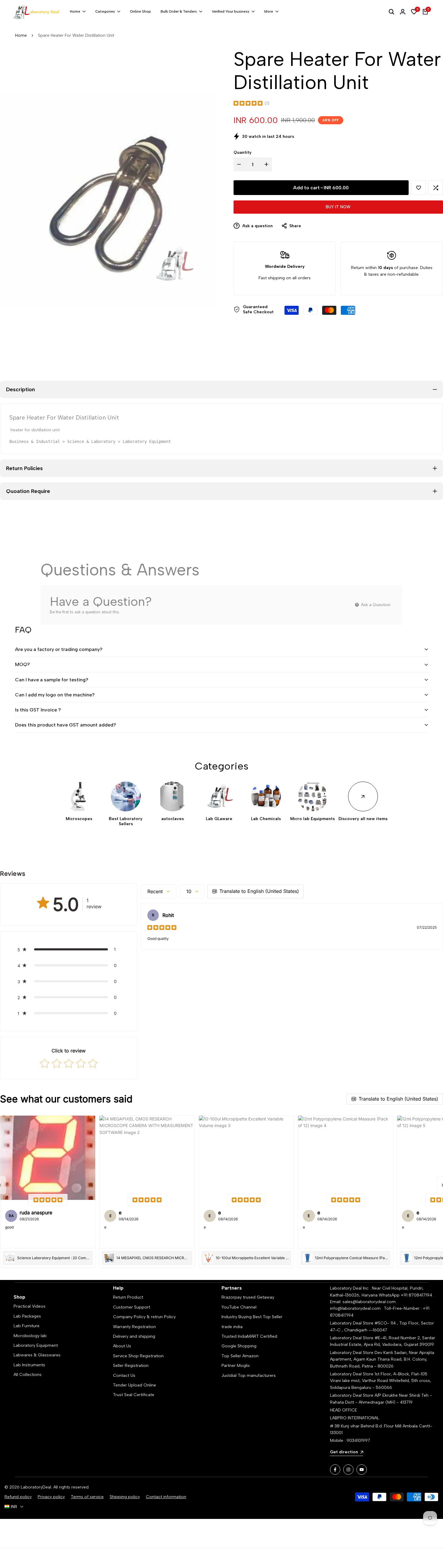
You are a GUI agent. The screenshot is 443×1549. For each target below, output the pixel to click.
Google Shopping (239, 1346)
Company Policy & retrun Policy (144, 1316)
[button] (418, 187)
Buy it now (338, 206)
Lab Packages (27, 1316)
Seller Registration (131, 1365)
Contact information (166, 1496)
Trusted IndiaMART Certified (249, 1336)
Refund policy (18, 1496)
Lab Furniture (26, 1325)
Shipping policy (125, 1496)
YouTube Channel (239, 1307)
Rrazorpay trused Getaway (248, 1297)
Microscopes (79, 818)
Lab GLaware (219, 818)
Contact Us (124, 1375)
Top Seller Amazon (240, 1355)
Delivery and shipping (134, 1336)
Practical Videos (30, 1306)
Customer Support (131, 1307)
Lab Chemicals (266, 818)
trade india (232, 1326)
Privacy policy (51, 1496)
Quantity (243, 152)
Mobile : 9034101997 (350, 1440)
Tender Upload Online (134, 1385)
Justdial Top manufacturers (249, 1375)
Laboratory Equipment (36, 1345)
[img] (248, 104)
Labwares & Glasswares (37, 1355)
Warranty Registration (134, 1326)
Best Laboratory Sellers (126, 821)
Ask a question (257, 225)
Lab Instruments (29, 1365)
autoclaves (172, 818)
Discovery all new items (363, 818)
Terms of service (87, 1496)
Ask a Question (375, 604)
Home (21, 35)
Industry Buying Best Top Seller (252, 1316)
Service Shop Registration (138, 1355)
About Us (122, 1346)
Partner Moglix (236, 1365)
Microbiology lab (30, 1335)
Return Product (128, 1297)
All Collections (28, 1374)
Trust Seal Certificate (133, 1394)
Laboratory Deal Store (352, 1352)
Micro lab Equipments (312, 818)
